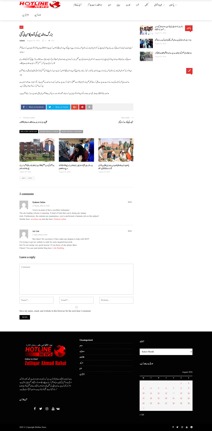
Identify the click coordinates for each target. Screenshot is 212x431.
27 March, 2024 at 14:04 (40, 206)
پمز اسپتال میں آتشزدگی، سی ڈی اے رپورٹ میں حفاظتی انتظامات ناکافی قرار (173, 53)
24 (143, 403)
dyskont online (38, 202)
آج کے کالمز (77, 5)
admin (22, 40)
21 (174, 398)
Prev (24, 178)
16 (189, 393)
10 (143, 393)
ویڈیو (118, 5)
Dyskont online (60, 219)
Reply (130, 202)
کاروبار (128, 5)
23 (189, 398)
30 (189, 403)
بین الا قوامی (158, 5)
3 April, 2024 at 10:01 (40, 235)
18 (151, 398)
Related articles (29, 131)
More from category (71, 131)
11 (151, 393)
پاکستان (171, 5)
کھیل (146, 5)
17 (143, 398)
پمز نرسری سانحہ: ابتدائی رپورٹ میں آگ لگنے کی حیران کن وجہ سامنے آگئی (173, 40)
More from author (49, 131)
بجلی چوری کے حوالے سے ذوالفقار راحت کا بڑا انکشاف (33, 122)
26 (158, 403)
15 (181, 393)
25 (151, 403)
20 (166, 398)
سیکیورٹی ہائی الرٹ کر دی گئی (126, 122)
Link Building (58, 248)
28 (174, 403)
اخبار (109, 5)
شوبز (137, 5)
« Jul (142, 414)
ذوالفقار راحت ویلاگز (95, 5)
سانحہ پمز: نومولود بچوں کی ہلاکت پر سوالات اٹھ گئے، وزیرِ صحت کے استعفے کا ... (169, 28)
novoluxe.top (36, 219)
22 (181, 398)
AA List (35, 231)
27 (166, 403)
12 (158, 393)
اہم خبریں (25, 15)
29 (181, 403)
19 (158, 398)
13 (166, 393)
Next (30, 178)
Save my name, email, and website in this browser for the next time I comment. (55, 311)
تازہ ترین (38, 15)
